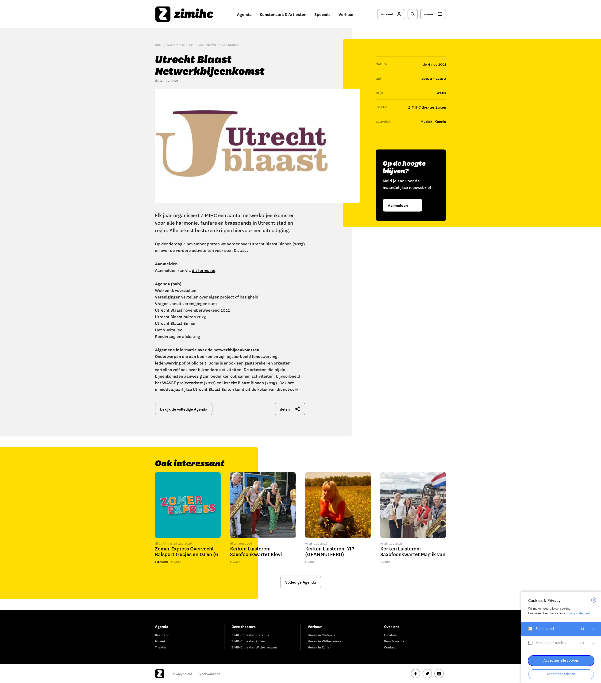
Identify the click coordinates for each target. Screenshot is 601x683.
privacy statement (578, 613)
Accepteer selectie (561, 674)
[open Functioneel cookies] (593, 629)
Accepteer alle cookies (561, 660)
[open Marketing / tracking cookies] (593, 643)
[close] (593, 600)
